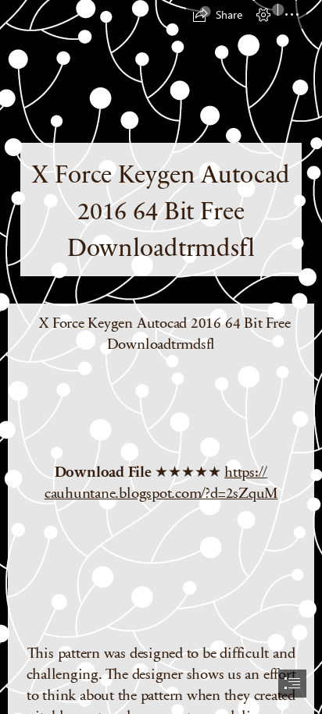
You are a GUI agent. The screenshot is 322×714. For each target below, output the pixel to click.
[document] (161, 357)
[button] (217, 15)
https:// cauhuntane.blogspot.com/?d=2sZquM (161, 481)
